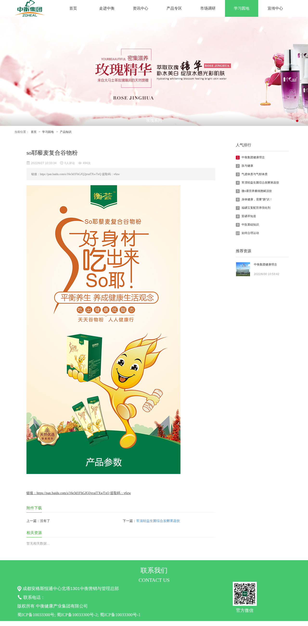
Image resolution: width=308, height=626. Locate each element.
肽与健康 (247, 165)
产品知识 (65, 132)
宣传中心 (275, 8)
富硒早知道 (249, 216)
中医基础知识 (250, 224)
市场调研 (208, 8)
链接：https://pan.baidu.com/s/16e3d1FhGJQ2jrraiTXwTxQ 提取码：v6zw (78, 493)
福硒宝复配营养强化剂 (256, 207)
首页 (73, 8)
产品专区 (174, 8)
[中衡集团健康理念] (243, 275)
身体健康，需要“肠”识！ (257, 199)
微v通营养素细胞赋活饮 (257, 191)
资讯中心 (140, 8)
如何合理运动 (250, 233)
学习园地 (241, 8)
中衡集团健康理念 (253, 157)
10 (237, 233)
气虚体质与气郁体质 (255, 174)
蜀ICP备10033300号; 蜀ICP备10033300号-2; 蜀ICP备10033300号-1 (79, 614)
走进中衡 (107, 8)
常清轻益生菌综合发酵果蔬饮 (260, 182)
